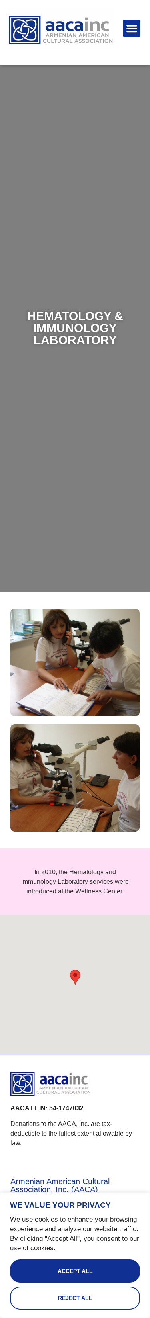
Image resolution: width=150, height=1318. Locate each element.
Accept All (75, 1271)
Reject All (75, 1298)
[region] (75, 1255)
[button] (132, 28)
